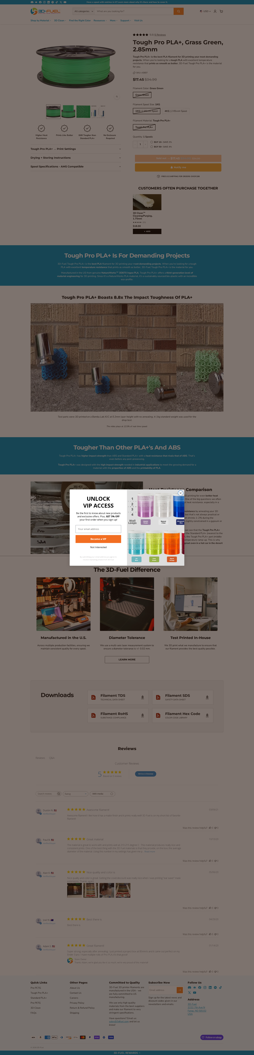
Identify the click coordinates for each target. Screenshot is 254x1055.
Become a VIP (98, 539)
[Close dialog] (180, 493)
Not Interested (98, 547)
